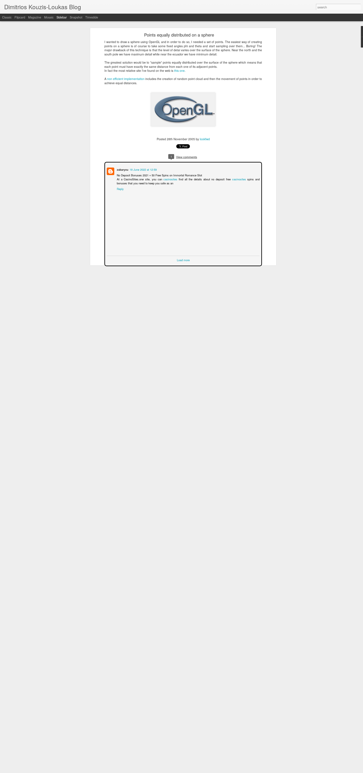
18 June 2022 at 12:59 (142, 169)
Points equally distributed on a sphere (179, 35)
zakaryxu (122, 169)
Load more (183, 260)
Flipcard (19, 17)
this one (179, 70)
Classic (7, 17)
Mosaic (49, 17)
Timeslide (91, 17)
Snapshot (76, 17)
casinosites (170, 179)
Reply (119, 188)
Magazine (34, 17)
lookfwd (205, 139)
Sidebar (62, 17)
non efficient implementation (126, 79)
